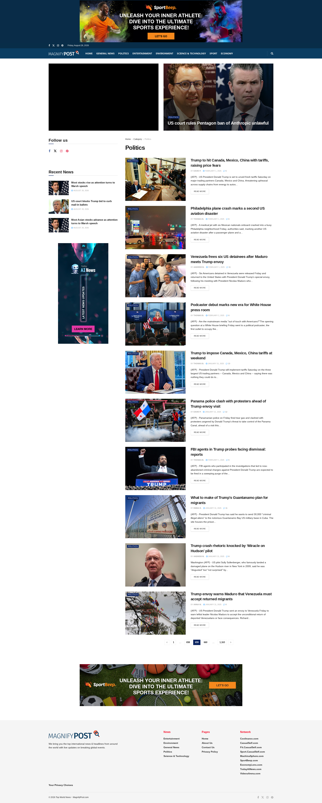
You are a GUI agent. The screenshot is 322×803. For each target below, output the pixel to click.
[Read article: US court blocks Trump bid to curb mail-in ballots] (59, 206)
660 (205, 642)
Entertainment (142, 53)
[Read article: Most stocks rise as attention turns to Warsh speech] (59, 188)
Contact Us (208, 747)
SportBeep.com (249, 760)
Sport (213, 53)
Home (89, 53)
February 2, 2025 (215, 315)
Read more (201, 191)
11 (229, 267)
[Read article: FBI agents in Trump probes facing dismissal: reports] (155, 468)
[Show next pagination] (230, 642)
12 (226, 412)
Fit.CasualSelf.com (251, 747)
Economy (227, 53)
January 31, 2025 (215, 364)
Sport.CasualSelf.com (252, 751)
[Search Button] (272, 53)
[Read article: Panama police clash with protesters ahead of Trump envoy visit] (155, 420)
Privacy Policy (210, 751)
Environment (164, 53)
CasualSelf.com (249, 743)
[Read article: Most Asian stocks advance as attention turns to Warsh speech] (59, 225)
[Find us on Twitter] (53, 45)
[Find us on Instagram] (58, 45)
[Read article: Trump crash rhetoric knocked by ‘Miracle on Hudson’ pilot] (155, 564)
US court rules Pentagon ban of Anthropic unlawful (218, 123)
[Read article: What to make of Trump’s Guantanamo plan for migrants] (155, 516)
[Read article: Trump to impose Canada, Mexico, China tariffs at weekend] (155, 372)
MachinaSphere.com (251, 756)
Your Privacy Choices (61, 785)
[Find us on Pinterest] (62, 45)
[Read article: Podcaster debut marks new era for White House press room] (155, 323)
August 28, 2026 (177, 130)
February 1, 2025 (212, 171)
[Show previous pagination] (166, 642)
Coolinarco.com (249, 738)
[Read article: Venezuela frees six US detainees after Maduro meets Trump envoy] (155, 275)
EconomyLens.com (251, 764)
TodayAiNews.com (250, 769)
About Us (207, 743)
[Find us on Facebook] (49, 45)
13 (229, 364)
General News (105, 53)
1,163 (222, 642)
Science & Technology (191, 53)
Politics (123, 53)
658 (188, 642)
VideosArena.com (250, 773)
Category (137, 139)
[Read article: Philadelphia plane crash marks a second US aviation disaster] (155, 227)
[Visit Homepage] (64, 53)
